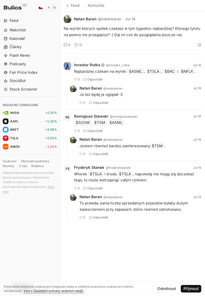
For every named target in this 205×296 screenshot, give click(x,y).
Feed (75, 5)
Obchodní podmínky (35, 161)
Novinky (8, 166)
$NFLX (187, 71)
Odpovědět (95, 79)
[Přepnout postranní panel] (60, 148)
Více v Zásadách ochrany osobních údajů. (54, 291)
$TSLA (153, 71)
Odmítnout (166, 288)
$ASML (135, 71)
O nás (23, 166)
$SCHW (83, 122)
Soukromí (9, 161)
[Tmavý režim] (52, 7)
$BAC (169, 71)
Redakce (37, 166)
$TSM (99, 122)
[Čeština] (40, 7)
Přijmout (191, 288)
